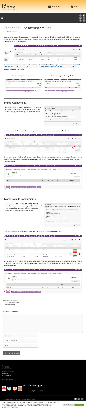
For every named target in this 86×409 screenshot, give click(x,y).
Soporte (76, 6)
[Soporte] (72, 6)
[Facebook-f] (84, 18)
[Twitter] (84, 15)
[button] (2, 18)
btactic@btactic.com (7, 379)
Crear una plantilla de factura (13, 302)
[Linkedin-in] (80, 18)
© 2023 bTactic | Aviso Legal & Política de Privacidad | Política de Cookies (19, 399)
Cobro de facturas (10, 304)
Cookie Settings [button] (68, 404)
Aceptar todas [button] (79, 404)
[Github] (84, 20)
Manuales (8, 300)
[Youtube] (80, 20)
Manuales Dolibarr (16, 300)
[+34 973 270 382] (49, 6)
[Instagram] (80, 15)
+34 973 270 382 (55, 6)
